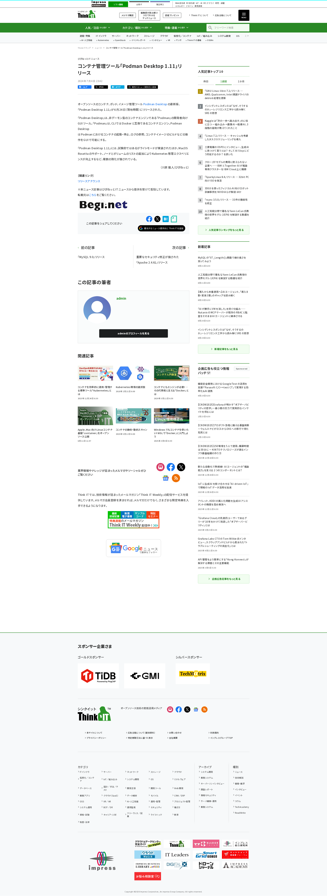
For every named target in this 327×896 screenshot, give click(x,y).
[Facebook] (171, 467)
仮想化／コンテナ (183, 35)
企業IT (139, 4)
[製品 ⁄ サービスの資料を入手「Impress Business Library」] (147, 867)
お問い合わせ (175, 732)
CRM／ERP (179, 795)
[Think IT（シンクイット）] (94, 718)
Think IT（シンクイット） (94, 14)
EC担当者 (190, 3)
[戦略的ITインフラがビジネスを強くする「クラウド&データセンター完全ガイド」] (147, 845)
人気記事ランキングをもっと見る (226, 230)
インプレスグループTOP (221, 737)
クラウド (164, 35)
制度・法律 (84, 822)
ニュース (98, 47)
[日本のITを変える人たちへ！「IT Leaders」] (177, 856)
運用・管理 (155, 801)
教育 (176, 814)
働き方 (177, 807)
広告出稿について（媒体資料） (141, 732)
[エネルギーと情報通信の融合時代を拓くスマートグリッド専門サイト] (206, 856)
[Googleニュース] (166, 478)
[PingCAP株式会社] (98, 675)
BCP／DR (108, 807)
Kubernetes (103, 40)
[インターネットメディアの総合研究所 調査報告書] (235, 845)
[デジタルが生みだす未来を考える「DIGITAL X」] (177, 867)
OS (237, 35)
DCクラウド (208, 3)
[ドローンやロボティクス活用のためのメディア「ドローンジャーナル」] (206, 867)
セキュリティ (156, 807)
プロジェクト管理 (182, 801)
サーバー (116, 35)
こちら (92, 195)
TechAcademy (242, 806)
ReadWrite (240, 812)
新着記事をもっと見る (226, 349)
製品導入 (160, 4)
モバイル (154, 795)
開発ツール (156, 788)
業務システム (207, 777)
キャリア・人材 (110, 814)
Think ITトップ (84, 47)
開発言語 (131, 788)
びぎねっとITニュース (89, 58)
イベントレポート (138, 40)
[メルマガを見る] (170, 709)
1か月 (241, 81)
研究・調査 (220, 3)
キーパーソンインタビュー (212, 783)
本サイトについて (94, 732)
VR (169, 40)
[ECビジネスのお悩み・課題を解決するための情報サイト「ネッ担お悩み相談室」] (147, 878)
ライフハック (156, 814)
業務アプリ (85, 795)
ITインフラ (101, 35)
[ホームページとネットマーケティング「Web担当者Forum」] (206, 845)
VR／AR (107, 801)
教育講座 (198, 6)
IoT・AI (199, 3)
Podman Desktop (155, 104)
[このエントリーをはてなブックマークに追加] (166, 219)
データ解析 (132, 795)
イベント (239, 795)
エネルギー (180, 6)
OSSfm (210, 40)
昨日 (206, 81)
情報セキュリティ (208, 795)
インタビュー (156, 40)
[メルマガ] (160, 467)
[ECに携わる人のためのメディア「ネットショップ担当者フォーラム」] (235, 856)
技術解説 (239, 777)
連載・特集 (85, 35)
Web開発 (178, 788)
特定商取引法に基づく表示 (140, 737)
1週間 (223, 81)
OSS (82, 801)
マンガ (178, 40)
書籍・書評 (240, 783)
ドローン (189, 6)
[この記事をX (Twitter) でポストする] (157, 219)
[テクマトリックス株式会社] (193, 673)
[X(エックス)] (181, 467)
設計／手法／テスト (111, 788)
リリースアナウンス (89, 181)
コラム (238, 801)
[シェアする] (149, 219)
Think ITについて (199, 15)
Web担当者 (180, 3)
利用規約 (214, 732)
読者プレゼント (172, 15)
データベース (86, 788)
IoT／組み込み (204, 35)
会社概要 (173, 737)
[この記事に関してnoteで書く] (174, 219)
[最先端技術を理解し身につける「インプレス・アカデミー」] (235, 867)
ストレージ (149, 35)
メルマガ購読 (128, 15)
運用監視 (131, 807)
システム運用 (86, 807)
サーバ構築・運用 (208, 801)
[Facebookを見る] (179, 709)
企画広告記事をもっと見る (226, 579)
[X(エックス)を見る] (187, 709)
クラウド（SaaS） (111, 795)
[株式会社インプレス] (102, 861)
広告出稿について (223, 15)
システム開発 (224, 35)
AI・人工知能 (86, 40)
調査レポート (207, 789)
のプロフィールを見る (133, 333)
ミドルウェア (180, 779)
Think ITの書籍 (194, 40)
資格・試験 (84, 814)
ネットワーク (132, 35)
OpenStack (120, 40)
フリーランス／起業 (135, 815)
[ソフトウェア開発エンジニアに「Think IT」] (177, 845)
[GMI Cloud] (144, 675)
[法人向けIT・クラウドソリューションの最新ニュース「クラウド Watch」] (147, 856)
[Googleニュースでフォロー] (196, 709)
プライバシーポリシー (96, 737)
